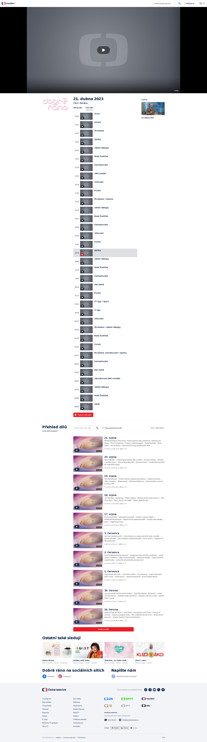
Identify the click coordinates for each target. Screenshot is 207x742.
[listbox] (124, 728)
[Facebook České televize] (150, 689)
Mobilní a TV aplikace (50, 723)
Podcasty (45, 712)
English (58, 737)
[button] (103, 50)
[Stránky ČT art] (125, 706)
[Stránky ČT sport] (127, 699)
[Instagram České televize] (145, 689)
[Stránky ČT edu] (146, 706)
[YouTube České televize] (154, 689)
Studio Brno (77, 705)
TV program (46, 699)
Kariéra (76, 716)
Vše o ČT (45, 726)
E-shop (45, 719)
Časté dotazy (78, 723)
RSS (163, 737)
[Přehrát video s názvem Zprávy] (103, 50)
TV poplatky (46, 705)
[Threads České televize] (163, 689)
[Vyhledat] (97, 428)
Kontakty (76, 726)
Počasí (44, 716)
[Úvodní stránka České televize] (54, 689)
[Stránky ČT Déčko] (108, 706)
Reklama (76, 702)
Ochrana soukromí (69, 737)
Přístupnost (81, 737)
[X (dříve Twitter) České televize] (158, 689)
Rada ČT (76, 712)
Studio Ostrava (78, 709)
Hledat (180, 3)
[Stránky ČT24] (108, 699)
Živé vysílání (46, 702)
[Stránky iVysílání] (148, 699)
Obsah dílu (77, 107)
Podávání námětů (79, 719)
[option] (115, 727)
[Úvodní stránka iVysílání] (10, 3)
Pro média (77, 699)
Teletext (45, 709)
